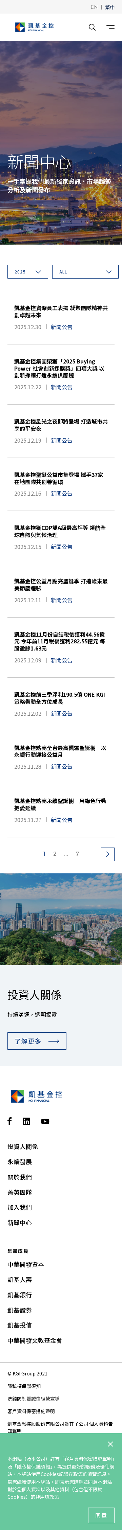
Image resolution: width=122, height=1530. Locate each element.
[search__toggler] (92, 27)
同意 (101, 1515)
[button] (94, 6)
